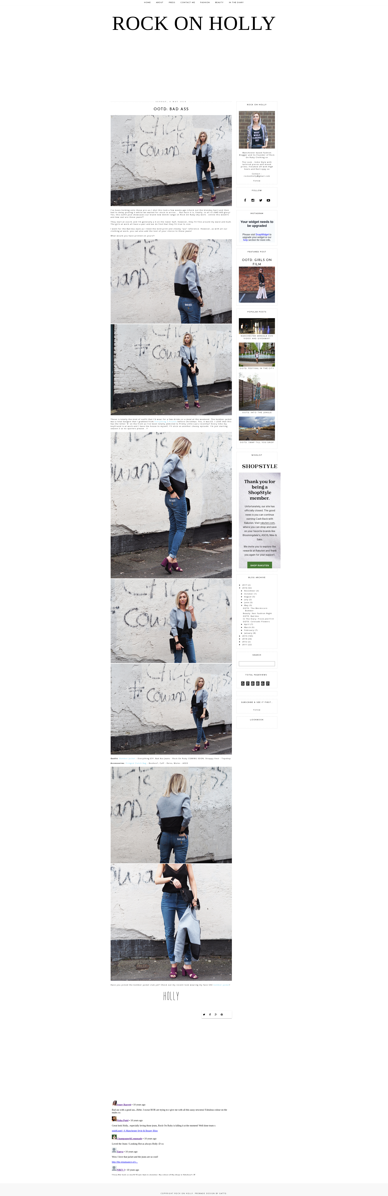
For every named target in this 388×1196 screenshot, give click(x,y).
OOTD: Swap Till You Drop (257, 442)
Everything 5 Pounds (166, 421)
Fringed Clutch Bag (136, 763)
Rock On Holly (194, 23)
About (160, 2)
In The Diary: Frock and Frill (258, 619)
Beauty (219, 2)
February (249, 630)
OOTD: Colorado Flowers (256, 621)
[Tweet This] (204, 1014)
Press (172, 2)
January (248, 633)
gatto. (223, 1193)
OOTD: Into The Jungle (257, 413)
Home (147, 2)
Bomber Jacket (127, 758)
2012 (244, 642)
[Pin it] (221, 1014)
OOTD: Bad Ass (251, 616)
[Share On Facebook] (210, 1014)
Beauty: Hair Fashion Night (257, 613)
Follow (257, 181)
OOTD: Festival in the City (257, 368)
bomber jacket (221, 985)
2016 (244, 588)
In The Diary (236, 2)
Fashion (205, 2)
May (246, 605)
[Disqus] (171, 1059)
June (246, 602)
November (250, 591)
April (247, 624)
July (246, 599)
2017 (244, 585)
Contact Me (188, 2)
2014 (244, 639)
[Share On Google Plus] (216, 1014)
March (247, 627)
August (248, 596)
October (248, 594)
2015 (244, 636)
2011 (244, 644)
